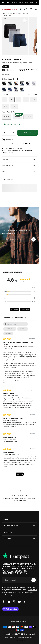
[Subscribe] (33, 239)
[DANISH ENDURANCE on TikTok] (25, 601)
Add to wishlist (9, 139)
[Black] (4, 83)
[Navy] (4, 89)
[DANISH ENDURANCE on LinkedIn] (9, 602)
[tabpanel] (19, 400)
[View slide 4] (23, 505)
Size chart (34, 94)
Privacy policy (20, 637)
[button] (20, 288)
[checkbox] (8, 333)
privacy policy (32, 590)
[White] (34, 83)
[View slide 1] (16, 505)
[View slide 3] (21, 505)
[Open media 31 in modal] (25, 20)
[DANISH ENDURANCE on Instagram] (14, 601)
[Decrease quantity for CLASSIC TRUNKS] (4, 133)
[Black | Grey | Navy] (22, 83)
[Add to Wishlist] (4, 19)
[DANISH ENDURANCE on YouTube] (19, 601)
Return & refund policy (10, 637)
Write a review (25, 309)
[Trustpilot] (15, 555)
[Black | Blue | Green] (10, 83)
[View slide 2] (18, 505)
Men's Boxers (24, 13)
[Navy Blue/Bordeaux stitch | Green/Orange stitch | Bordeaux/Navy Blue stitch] (16, 83)
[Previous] (3, 2)
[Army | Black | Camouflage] (22, 89)
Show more (20, 474)
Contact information (20, 640)
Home (3, 13)
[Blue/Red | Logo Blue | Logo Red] (10, 89)
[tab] (20, 318)
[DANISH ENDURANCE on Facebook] (3, 601)
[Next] (36, 2)
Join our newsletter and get (16, 144)
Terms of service (29, 637)
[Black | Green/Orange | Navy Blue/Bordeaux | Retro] (28, 83)
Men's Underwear (15, 13)
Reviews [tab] (9, 318)
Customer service (20, 495)
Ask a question (14, 309)
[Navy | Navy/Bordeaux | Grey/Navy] (16, 89)
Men (8, 13)
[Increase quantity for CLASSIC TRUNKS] (13, 133)
